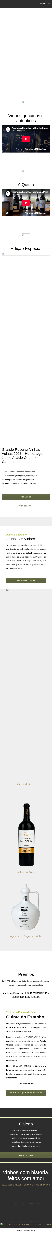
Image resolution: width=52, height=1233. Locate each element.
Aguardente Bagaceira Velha (26, 936)
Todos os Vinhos (26, 580)
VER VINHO (26, 497)
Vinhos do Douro (26, 872)
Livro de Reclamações (26, 1203)
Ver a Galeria (26, 1155)
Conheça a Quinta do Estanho (26, 1093)
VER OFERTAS (26, 506)
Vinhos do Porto (26, 784)
